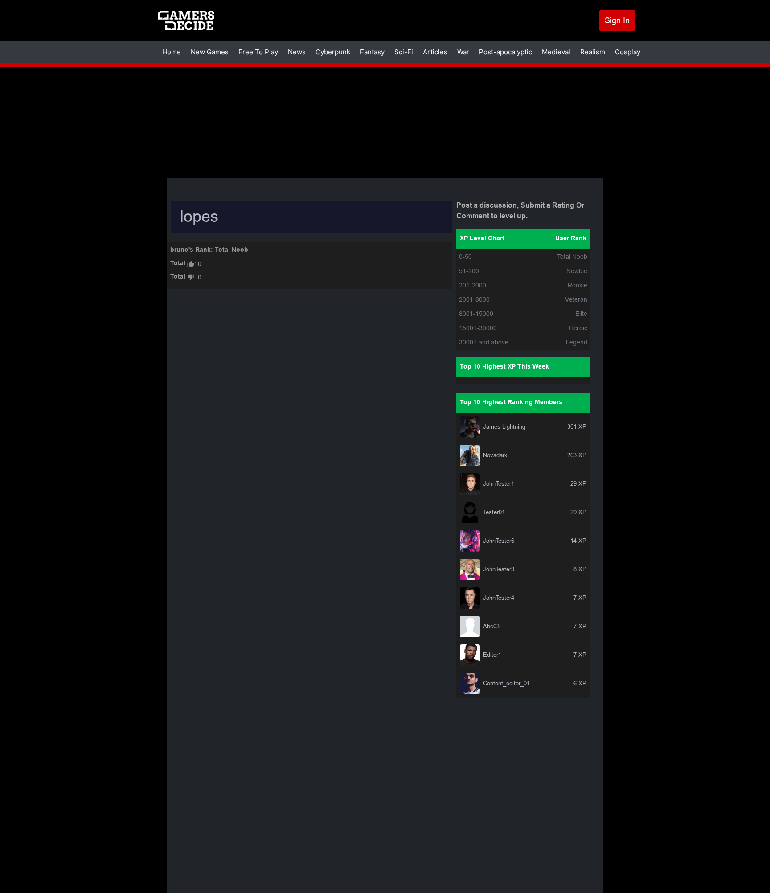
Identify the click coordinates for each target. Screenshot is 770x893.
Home (171, 52)
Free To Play (258, 52)
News (297, 52)
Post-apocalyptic (505, 52)
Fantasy (372, 52)
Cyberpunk (332, 52)
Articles (435, 52)
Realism (592, 52)
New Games (210, 52)
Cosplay (627, 52)
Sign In (617, 20)
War (463, 52)
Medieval (556, 52)
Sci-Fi (403, 52)
